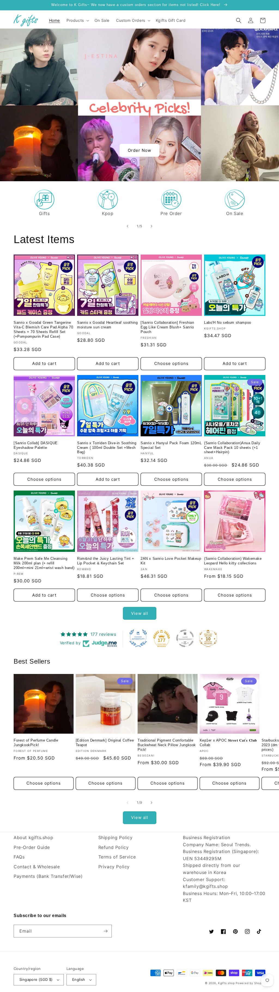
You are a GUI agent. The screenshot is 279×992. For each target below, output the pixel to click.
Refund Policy (113, 847)
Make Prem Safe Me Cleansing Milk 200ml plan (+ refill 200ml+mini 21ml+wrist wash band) (44, 563)
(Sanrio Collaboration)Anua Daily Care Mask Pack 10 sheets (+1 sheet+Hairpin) (232, 447)
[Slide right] (151, 803)
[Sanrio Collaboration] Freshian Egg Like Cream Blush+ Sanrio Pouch (167, 327)
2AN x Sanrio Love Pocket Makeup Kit (171, 561)
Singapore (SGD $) (36, 979)
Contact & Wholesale (37, 866)
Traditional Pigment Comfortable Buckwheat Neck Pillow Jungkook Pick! (167, 745)
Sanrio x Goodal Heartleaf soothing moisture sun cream (107, 324)
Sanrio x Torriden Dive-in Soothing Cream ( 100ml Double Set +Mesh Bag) (106, 447)
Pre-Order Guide (32, 847)
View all (139, 613)
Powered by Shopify (250, 983)
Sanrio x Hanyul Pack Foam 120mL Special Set (171, 445)
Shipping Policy (115, 837)
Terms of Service (117, 857)
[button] (77, 20)
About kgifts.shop (33, 837)
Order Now (139, 150)
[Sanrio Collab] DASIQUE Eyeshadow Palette (36, 445)
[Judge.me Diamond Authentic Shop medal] (138, 638)
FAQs (19, 857)
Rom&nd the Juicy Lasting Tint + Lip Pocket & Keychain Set (105, 561)
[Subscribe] (105, 931)
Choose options (171, 363)
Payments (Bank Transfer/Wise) (48, 876)
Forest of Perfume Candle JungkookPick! (36, 742)
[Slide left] (128, 803)
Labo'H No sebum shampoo (227, 322)
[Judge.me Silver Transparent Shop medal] (185, 638)
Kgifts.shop (226, 983)
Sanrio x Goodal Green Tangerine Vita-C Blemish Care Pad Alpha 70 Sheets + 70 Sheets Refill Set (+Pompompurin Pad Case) (43, 329)
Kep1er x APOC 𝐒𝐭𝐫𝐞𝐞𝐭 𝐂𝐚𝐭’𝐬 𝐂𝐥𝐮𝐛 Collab (228, 742)
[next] (151, 226)
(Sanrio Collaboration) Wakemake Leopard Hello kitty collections (233, 561)
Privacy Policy (114, 866)
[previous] (128, 226)
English (78, 979)
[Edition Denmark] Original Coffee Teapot (105, 742)
